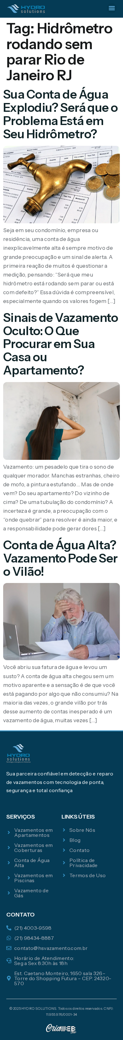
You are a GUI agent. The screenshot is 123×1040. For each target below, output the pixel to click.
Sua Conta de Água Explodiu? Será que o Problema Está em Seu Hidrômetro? (60, 114)
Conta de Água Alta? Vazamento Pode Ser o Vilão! (60, 558)
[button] (112, 8)
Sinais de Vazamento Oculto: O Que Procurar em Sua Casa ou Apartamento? (60, 344)
